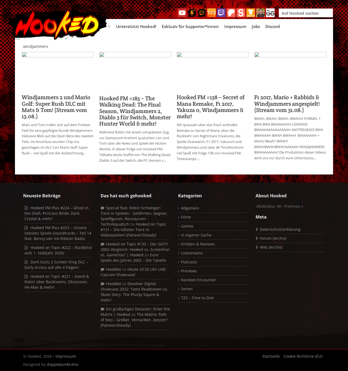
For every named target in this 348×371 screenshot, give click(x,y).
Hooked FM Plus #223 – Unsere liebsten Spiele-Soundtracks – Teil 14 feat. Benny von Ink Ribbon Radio (57, 233)
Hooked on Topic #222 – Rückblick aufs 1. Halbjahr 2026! (58, 250)
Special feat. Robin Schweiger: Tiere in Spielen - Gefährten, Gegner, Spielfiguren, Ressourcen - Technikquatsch (134, 216)
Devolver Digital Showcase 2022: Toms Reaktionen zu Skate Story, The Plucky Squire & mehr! (134, 292)
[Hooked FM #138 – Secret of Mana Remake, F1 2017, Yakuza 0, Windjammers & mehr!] (213, 71)
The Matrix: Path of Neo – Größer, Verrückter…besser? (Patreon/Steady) (134, 320)
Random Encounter (198, 279)
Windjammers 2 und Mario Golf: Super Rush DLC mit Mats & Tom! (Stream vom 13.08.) (56, 106)
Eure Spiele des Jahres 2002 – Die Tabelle (133, 257)
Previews (189, 270)
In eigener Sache (196, 235)
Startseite (271, 356)
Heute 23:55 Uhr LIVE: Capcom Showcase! (134, 272)
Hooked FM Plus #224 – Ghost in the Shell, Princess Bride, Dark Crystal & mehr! (56, 213)
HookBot (113, 269)
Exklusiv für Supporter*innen (190, 26)
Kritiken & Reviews (198, 244)
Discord (272, 26)
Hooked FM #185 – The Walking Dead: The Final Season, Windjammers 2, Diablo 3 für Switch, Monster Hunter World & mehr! (135, 111)
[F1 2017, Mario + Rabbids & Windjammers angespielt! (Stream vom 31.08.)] (290, 71)
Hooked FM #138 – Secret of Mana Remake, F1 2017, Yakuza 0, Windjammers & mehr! (211, 106)
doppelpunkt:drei (63, 364)
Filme (186, 217)
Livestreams (192, 252)
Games (187, 226)
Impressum (235, 26)
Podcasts (189, 261)
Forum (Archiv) (273, 238)
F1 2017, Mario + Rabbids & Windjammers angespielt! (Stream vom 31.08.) (287, 103)
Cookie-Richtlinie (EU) (303, 356)
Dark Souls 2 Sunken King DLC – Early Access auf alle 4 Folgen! (56, 264)
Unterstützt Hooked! (136, 26)
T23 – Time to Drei (197, 297)
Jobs (256, 26)
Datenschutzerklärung (280, 229)
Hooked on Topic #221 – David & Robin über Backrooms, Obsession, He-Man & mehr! (56, 282)
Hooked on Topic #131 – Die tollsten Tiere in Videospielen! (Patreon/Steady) (133, 230)
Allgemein (190, 208)
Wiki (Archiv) (271, 247)
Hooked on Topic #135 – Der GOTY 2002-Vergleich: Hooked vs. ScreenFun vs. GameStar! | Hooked (135, 249)
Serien (187, 288)
